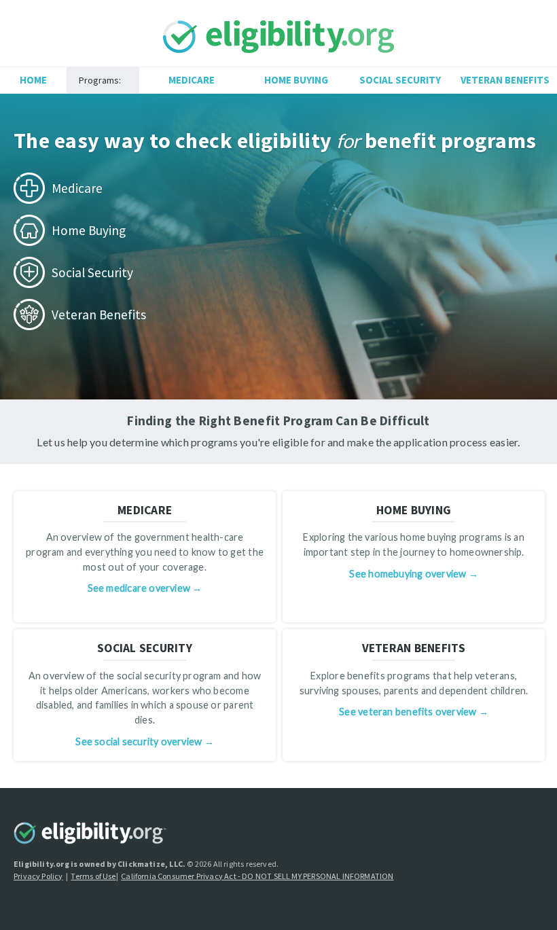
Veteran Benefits (505, 79)
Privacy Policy (38, 876)
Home (33, 79)
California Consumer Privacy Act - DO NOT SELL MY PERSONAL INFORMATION (257, 876)
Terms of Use (93, 876)
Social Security (400, 79)
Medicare (191, 79)
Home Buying (296, 79)
